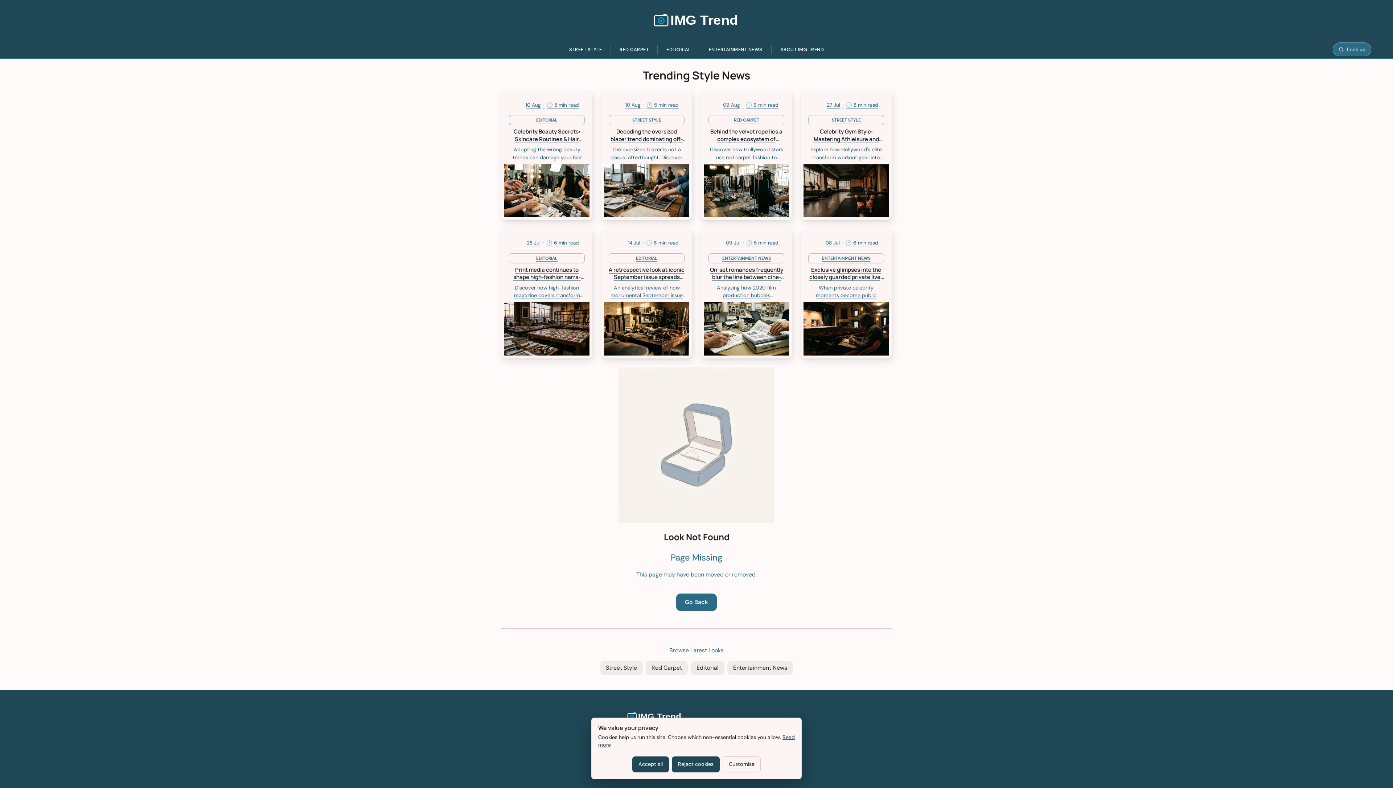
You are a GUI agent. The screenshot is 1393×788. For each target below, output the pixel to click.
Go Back (696, 602)
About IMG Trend (802, 49)
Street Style (585, 49)
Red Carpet (634, 49)
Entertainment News (736, 49)
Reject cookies (696, 764)
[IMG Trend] (696, 20)
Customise (742, 764)
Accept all (650, 764)
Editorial (678, 49)
